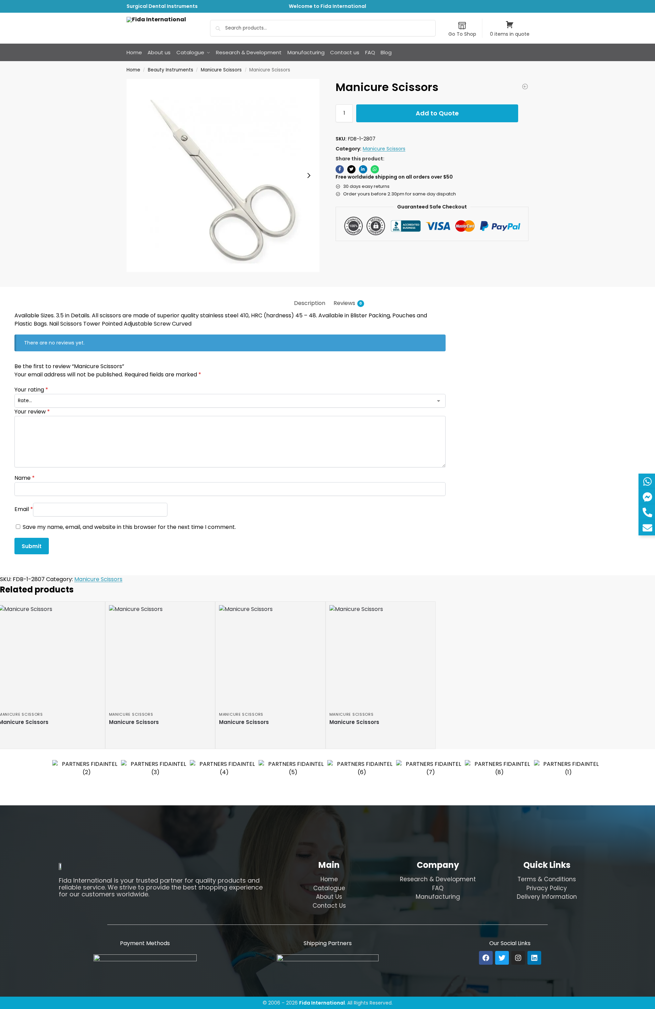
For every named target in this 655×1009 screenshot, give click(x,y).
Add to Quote (437, 113)
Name (24, 478)
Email (23, 509)
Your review (32, 412)
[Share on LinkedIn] (363, 169)
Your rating (31, 390)
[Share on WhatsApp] (375, 169)
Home (133, 70)
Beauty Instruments (170, 70)
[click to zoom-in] (223, 175)
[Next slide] (309, 175)
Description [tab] (309, 303)
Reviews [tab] (348, 303)
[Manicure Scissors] (525, 86)
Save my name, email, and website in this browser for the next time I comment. (129, 527)
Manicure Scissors (221, 70)
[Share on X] (351, 169)
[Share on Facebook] (340, 169)
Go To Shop (462, 34)
